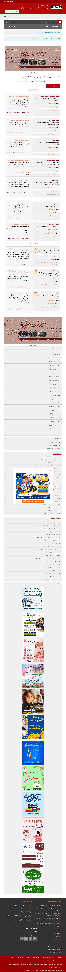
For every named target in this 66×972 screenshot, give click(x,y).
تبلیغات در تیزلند (56, 940)
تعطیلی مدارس (58, 961)
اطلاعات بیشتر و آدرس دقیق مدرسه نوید (15, 152)
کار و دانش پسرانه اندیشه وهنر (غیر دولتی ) (19, 224)
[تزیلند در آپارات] (30, 940)
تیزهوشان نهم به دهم (31, 964)
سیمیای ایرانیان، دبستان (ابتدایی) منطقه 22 (51, 534)
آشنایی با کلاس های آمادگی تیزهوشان (23, 906)
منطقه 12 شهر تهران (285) (54, 399)
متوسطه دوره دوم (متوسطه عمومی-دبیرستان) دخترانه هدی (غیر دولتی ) (19, 250)
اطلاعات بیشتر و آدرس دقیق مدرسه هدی (16, 265)
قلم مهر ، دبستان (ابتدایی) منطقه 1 (53, 570)
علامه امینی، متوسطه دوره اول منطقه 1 (52, 531)
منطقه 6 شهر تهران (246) (54, 377)
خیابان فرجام (51, 107)
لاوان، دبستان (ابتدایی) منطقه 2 (53, 511)
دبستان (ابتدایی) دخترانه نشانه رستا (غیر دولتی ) (18, 293)
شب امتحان (59, 964)
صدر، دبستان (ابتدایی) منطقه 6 (53, 579)
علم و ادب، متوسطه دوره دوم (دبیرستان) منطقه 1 (50, 525)
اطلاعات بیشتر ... (10, 22)
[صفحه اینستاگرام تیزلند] (26, 940)
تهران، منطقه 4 (51, 104)
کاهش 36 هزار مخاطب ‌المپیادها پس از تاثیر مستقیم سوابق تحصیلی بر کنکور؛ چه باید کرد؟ (47, 914)
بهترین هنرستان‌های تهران (54, 445)
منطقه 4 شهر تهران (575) (54, 369)
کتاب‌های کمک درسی (47, 968)
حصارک (52, 259)
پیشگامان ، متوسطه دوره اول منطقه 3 (52, 505)
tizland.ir (39, 970)
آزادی (53, 281)
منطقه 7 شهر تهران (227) (54, 380)
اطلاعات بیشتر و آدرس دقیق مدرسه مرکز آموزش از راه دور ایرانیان (18, 113)
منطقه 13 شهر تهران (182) (54, 403)
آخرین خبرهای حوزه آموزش (54, 901)
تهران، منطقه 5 (51, 256)
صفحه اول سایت (58, 957)
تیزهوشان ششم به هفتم (42, 964)
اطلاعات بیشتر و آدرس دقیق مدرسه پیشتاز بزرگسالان (20, 173)
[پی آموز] (33, 599)
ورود (11, 2)
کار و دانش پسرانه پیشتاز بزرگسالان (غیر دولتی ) (18, 160)
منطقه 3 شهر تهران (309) (54, 365)
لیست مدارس (21, 957)
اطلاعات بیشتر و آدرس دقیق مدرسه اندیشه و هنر (17, 132)
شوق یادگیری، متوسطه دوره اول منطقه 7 (51, 561)
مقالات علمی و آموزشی (26, 901)
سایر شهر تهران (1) (56, 354)
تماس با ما (57, 933)
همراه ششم (51, 957)
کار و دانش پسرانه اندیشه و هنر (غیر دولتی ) (19, 120)
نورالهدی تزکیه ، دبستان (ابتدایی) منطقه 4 (51, 555)
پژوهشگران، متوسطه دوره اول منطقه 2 (52, 573)
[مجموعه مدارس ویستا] (33, 881)
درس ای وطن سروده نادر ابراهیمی (23, 909)
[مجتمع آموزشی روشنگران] (33, 727)
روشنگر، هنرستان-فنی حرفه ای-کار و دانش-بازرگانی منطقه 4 (47, 549)
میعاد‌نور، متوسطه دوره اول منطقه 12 (52, 457)
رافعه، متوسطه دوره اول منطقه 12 (53, 552)
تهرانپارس (52, 151)
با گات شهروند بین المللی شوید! (53, 26)
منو (5, 16)
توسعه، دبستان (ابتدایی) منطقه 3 (53, 576)
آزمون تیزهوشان (52, 964)
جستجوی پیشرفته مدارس (53, 86)
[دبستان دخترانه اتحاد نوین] (33, 829)
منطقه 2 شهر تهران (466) (54, 362)
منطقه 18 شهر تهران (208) (54, 421)
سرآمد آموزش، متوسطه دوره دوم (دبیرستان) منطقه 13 (48, 460)
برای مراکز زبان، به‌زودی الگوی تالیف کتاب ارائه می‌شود (48, 923)
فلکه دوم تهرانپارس (49, 233)
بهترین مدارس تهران (56, 442)
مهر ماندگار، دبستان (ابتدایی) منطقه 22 (52, 528)
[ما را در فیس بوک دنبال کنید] (22, 940)
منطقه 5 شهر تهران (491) (55, 373)
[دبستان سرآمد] (33, 624)
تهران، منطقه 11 (51, 278)
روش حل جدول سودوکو (26, 912)
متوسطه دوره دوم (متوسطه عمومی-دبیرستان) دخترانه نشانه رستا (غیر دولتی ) (19, 272)
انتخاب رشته (23, 964)
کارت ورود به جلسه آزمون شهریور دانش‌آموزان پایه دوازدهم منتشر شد (47, 909)
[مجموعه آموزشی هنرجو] (33, 855)
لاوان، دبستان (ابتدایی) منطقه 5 (53, 508)
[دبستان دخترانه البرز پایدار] (33, 650)
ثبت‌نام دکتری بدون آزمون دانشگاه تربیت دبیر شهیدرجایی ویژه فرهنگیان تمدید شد (47, 919)
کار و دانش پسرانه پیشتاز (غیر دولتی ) (21, 181)
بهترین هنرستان (28, 957)
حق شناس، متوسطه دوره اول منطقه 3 (52, 567)
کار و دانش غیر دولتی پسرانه (52, 110)
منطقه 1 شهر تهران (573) (54, 358)
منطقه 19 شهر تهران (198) (54, 425)
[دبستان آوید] (33, 804)
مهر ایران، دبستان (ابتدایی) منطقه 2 (52, 564)
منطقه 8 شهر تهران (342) (54, 384)
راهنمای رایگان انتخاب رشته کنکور (49, 32)
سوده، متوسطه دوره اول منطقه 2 (53, 543)
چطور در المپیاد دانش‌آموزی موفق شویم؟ (22, 920)
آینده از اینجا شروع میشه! (47, 22)
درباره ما (58, 930)
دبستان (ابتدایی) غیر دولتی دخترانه (50, 307)
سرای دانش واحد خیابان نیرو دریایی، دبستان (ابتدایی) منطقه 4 (46, 537)
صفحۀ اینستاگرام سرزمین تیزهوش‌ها (46, 38)
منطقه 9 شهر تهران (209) (55, 388)
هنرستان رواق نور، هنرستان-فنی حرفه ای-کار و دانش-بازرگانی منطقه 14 (45, 466)
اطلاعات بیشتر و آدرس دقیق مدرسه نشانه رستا (17, 287)
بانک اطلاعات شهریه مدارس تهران (53, 448)
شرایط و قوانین (56, 936)
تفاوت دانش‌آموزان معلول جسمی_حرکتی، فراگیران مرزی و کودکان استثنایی (18, 916)
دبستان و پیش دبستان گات (33, 501)
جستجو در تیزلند (14, 11)
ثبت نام (6, 2)
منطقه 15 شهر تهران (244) (54, 410)
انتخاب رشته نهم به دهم (14, 964)
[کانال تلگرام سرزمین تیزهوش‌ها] (35, 940)
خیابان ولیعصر (50, 304)
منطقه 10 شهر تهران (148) (54, 391)
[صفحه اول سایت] (56, 7)
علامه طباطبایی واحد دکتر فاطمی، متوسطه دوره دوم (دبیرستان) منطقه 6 (45, 558)
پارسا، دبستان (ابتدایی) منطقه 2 (53, 522)
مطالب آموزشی (13, 957)
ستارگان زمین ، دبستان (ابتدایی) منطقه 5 (51, 514)
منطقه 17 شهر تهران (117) (55, 418)
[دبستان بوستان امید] (33, 778)
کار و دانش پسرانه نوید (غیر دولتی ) (21, 140)
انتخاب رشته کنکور (57, 968)
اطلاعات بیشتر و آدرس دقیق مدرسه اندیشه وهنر (17, 238)
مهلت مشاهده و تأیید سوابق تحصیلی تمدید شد (50, 906)
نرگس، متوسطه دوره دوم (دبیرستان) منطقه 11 (50, 546)
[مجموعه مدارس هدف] (33, 701)
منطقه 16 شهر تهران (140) (54, 414)
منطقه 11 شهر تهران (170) (55, 395)
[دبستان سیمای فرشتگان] (33, 676)
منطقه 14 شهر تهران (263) (54, 406)
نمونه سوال (45, 957)
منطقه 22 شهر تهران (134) (54, 429)
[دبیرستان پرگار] (33, 753)
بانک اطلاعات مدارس (49, 81)
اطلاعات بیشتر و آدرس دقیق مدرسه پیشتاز (16, 193)
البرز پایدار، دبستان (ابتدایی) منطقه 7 (52, 463)
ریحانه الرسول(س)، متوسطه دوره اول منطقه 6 (50, 540)
